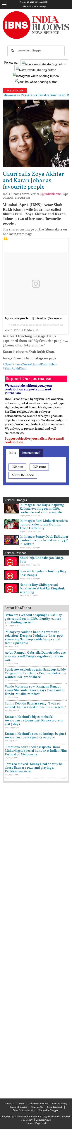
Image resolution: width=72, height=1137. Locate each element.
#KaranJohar (48, 364)
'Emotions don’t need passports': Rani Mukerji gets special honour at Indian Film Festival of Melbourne (36, 751)
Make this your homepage (34, 7)
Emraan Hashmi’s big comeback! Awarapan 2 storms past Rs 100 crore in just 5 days (34, 721)
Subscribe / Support (49, 1110)
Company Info (43, 1120)
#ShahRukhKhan (14, 369)
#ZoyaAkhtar (29, 364)
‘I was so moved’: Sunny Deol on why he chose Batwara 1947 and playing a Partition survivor (34, 768)
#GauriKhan (11, 364)
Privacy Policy (59, 1103)
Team (22, 1103)
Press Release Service (24, 1110)
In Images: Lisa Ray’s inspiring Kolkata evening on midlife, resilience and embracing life (42, 509)
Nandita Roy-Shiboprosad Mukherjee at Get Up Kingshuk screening (42, 589)
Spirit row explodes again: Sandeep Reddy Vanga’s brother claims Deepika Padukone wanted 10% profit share (35, 673)
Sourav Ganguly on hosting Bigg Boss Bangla (43, 573)
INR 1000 (39, 467)
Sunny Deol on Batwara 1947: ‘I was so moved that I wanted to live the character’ (35, 705)
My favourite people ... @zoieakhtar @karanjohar (34, 318)
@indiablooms (51, 194)
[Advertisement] (36, 940)
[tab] (12, 453)
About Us (10, 1103)
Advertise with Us (38, 1103)
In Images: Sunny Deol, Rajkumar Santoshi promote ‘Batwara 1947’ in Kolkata (44, 540)
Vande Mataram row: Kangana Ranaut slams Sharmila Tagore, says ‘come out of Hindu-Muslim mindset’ (35, 690)
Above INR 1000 (23, 475)
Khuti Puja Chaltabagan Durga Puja (42, 560)
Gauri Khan (35, 324)
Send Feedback (54, 1107)
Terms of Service (18, 1107)
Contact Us (37, 1107)
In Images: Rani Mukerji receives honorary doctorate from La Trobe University (44, 525)
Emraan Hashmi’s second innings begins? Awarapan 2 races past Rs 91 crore (35, 736)
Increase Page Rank (36, 1123)
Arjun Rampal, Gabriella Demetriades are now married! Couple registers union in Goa (35, 656)
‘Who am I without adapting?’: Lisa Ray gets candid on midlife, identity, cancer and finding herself (33, 619)
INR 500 (17, 467)
